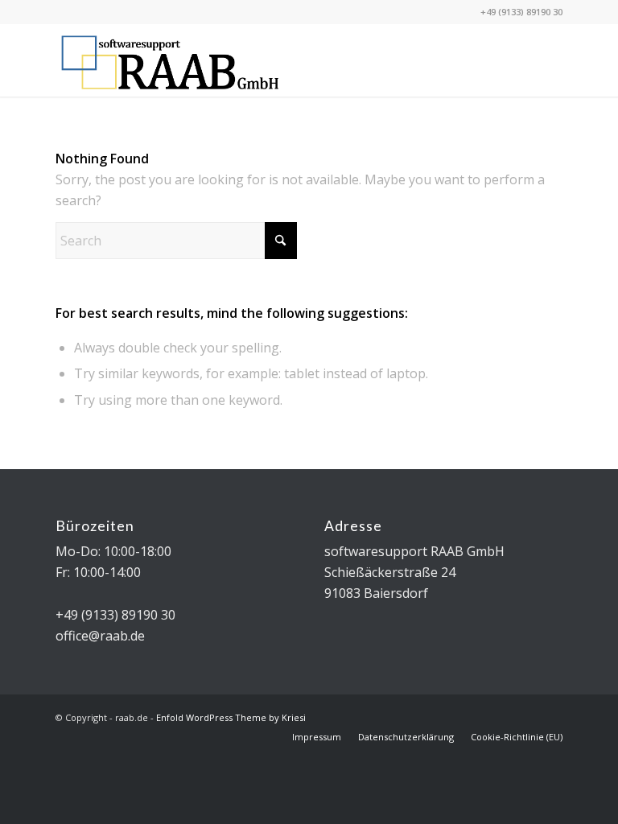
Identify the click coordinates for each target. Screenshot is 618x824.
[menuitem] (316, 737)
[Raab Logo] (170, 60)
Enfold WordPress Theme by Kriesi (231, 717)
